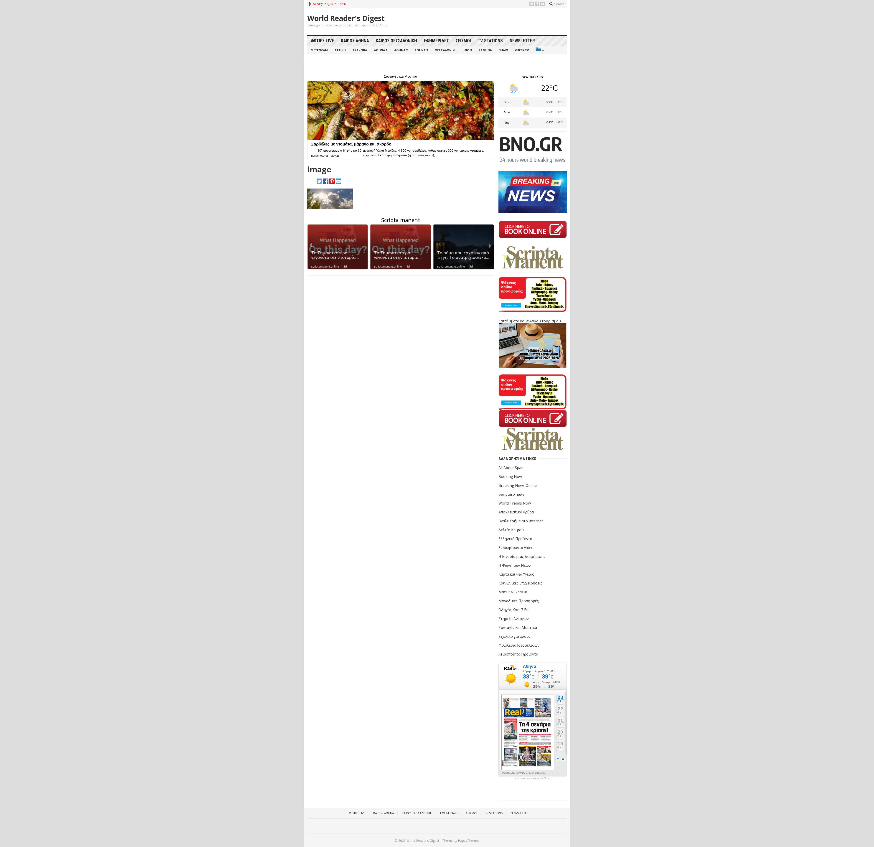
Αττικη (340, 50)
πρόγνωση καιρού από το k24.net (532, 778)
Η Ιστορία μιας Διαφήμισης (521, 556)
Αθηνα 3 (421, 50)
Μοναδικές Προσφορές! (518, 600)
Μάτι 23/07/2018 (512, 591)
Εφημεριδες (436, 40)
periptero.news (511, 494)
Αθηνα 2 (401, 50)
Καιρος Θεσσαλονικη (396, 40)
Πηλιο (503, 50)
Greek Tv (522, 50)
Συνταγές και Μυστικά (517, 627)
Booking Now (510, 476)
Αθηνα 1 (380, 50)
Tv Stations (490, 40)
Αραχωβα (360, 50)
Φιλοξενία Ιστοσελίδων (518, 645)
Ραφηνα (485, 50)
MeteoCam (319, 50)
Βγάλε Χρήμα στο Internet (520, 520)
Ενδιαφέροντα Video (516, 547)
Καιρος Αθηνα (355, 40)
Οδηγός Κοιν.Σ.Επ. (513, 609)
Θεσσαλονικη (446, 50)
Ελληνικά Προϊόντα (515, 538)
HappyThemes (468, 840)
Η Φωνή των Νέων (514, 565)
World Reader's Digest (346, 18)
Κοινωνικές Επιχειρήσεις (520, 583)
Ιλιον (467, 50)
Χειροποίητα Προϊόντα (518, 654)
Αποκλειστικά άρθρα (516, 512)
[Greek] (539, 50)
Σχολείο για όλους (514, 636)
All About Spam (511, 467)
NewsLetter (522, 40)
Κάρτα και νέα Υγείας (516, 574)
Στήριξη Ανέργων (513, 618)
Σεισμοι (463, 40)
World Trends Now (514, 503)
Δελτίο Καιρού (511, 529)
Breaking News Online (517, 485)
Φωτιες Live (322, 40)
